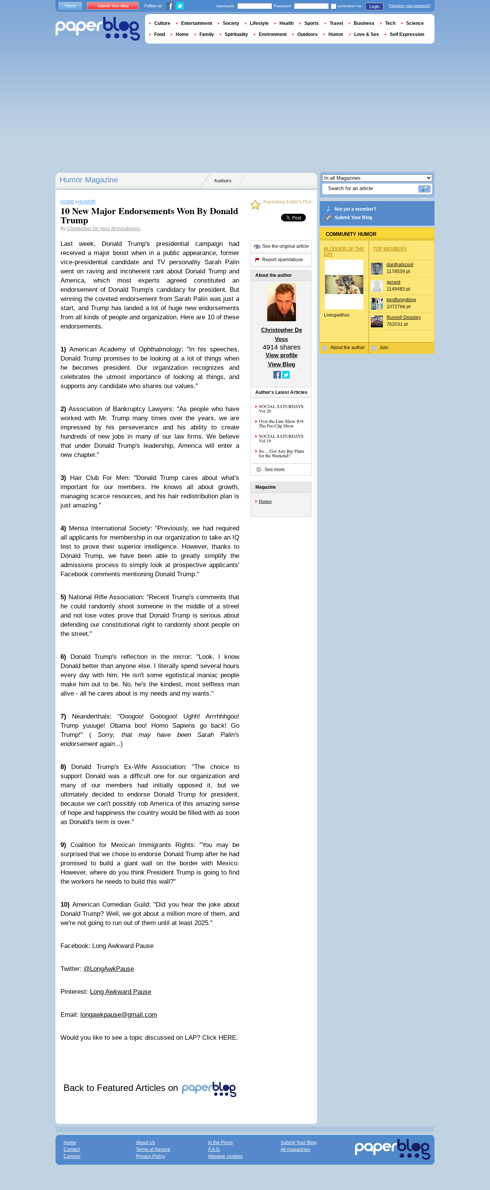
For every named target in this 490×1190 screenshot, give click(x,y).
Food (159, 34)
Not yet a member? (355, 209)
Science (415, 23)
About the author (347, 347)
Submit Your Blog (353, 217)
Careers (72, 1156)
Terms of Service (153, 1149)
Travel (336, 23)
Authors (223, 181)
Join (383, 347)
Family (206, 34)
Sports (311, 23)
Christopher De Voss (88, 228)
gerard (393, 282)
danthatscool (400, 264)
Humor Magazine (89, 180)
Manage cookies (225, 1156)
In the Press (220, 1142)
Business (364, 23)
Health (286, 23)
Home (70, 5)
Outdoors (307, 34)
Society (231, 23)
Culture (162, 23)
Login (374, 6)
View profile (281, 355)
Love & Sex (366, 34)
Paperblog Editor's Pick (287, 202)
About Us (145, 1142)
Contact (72, 1149)
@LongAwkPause (108, 968)
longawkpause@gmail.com (118, 1014)
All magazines (295, 1149)
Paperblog (98, 29)
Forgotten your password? (410, 6)
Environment (273, 34)
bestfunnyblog (401, 299)
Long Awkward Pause (120, 991)
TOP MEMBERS (390, 249)
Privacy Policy (150, 1156)
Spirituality (236, 34)
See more (275, 469)
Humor (265, 501)
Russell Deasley (404, 317)
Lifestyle (259, 23)
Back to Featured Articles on (122, 1088)
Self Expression (407, 34)
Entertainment (196, 23)
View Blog (281, 364)
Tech (390, 23)
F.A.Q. (214, 1149)
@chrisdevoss (125, 228)
